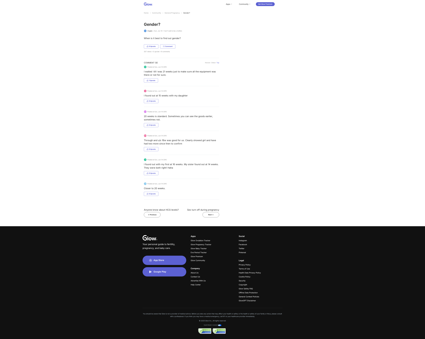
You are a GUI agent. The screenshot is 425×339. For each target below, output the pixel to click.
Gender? (186, 13)
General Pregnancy (172, 13)
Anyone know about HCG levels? (161, 209)
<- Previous (152, 215)
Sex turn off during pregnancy (203, 209)
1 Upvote (152, 80)
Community (156, 13)
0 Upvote (152, 46)
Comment (169, 46)
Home (146, 13)
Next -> (210, 215)
